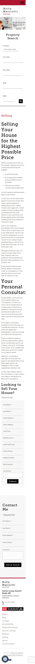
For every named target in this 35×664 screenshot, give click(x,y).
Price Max (6, 70)
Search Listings (9, 631)
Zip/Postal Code (8, 444)
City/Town (6, 431)
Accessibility (7, 624)
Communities (8, 644)
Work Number (8, 464)
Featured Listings (9, 627)
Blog (4, 617)
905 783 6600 (10, 602)
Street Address (8, 425)
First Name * (7, 405)
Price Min (6, 57)
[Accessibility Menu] (5, 659)
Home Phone (8, 451)
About (5, 640)
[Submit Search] (21, 101)
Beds (4, 83)
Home (5, 614)
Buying (5, 634)
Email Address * (8, 418)
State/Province (8, 438)
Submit (12, 481)
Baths (5, 96)
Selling (5, 637)
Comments (7, 471)
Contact (5, 621)
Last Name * (7, 411)
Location (6, 46)
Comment (6, 550)
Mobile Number (8, 458)
